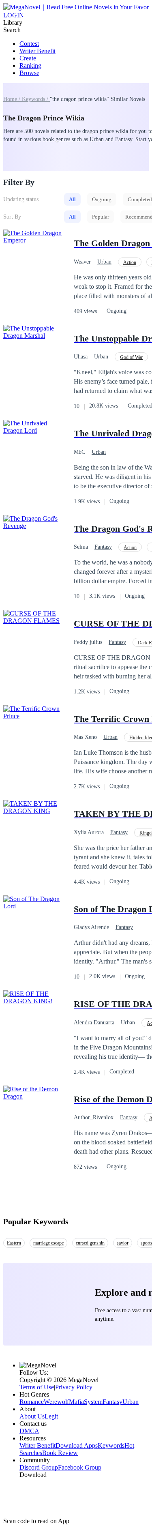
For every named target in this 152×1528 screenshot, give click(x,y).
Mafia (76, 1401)
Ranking (30, 65)
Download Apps (77, 1445)
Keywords (111, 1445)
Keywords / (36, 99)
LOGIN (13, 15)
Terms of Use (36, 1387)
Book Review (60, 1452)
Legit (51, 1416)
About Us (32, 1416)
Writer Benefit (37, 50)
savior (122, 1243)
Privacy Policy (73, 1387)
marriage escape (48, 1243)
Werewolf (56, 1401)
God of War (131, 357)
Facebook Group (79, 1467)
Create (27, 58)
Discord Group (38, 1467)
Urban (104, 262)
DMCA (29, 1430)
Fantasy (103, 547)
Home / (12, 99)
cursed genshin (90, 1243)
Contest (29, 43)
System (93, 1401)
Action (129, 262)
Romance (31, 1401)
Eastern (14, 1243)
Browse (29, 72)
